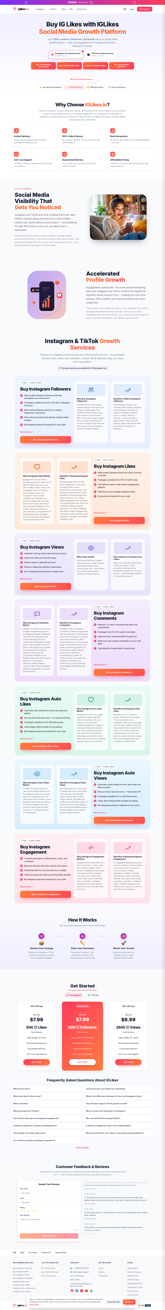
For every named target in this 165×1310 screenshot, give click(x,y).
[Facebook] (77, 1291)
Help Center (75, 1280)
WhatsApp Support (81, 1272)
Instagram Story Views (22, 1291)
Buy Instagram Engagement (46, 894)
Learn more (34, 1304)
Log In (101, 1268)
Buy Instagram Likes (119, 520)
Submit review (49, 1236)
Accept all (129, 1302)
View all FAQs (82, 1148)
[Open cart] (124, 9)
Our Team (33, 1252)
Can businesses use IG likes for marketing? (105, 1089)
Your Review (24, 1215)
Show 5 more (25, 432)
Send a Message (77, 1276)
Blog (64, 9)
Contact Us (81, 9)
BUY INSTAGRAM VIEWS (95, 66)
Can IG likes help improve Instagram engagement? (36, 1118)
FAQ (71, 9)
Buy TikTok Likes (48, 1268)
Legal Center (60, 1252)
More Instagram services (81, 79)
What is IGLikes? (20, 1103)
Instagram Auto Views (21, 1285)
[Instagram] (72, 1291)
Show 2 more (25, 579)
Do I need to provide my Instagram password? (34, 1140)
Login (132, 9)
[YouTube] (86, 1291)
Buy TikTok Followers (50, 1272)
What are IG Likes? (21, 1089)
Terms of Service (134, 1272)
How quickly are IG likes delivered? (29, 1133)
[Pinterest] (81, 1291)
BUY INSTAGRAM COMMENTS (121, 66)
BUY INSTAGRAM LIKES (69, 66)
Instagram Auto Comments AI (24, 1288)
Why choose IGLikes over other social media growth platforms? (115, 1133)
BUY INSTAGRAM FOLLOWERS (43, 66)
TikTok (53, 9)
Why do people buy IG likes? (26, 1111)
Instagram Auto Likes (21, 1282)
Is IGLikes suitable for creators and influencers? (35, 1126)
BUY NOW (36, 1062)
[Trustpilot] (91, 1291)
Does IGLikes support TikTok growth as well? (106, 1103)
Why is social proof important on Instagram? (106, 1111)
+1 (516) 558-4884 (79, 1268)
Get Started (145, 9)
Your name (24, 1189)
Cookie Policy (132, 1295)
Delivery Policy (133, 1280)
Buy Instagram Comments (119, 672)
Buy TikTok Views (49, 1276)
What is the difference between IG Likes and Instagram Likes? (114, 1096)
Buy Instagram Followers (45, 439)
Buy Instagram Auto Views (119, 820)
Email (22, 1198)
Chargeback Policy (135, 1283)
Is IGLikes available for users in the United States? (108, 1126)
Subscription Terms (135, 1287)
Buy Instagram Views (45, 586)
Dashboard (103, 1276)
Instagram (40, 9)
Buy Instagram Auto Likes (46, 746)
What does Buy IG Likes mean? (27, 1096)
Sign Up (102, 1272)
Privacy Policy (133, 1291)
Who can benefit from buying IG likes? (103, 1118)
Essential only (113, 1302)
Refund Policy (132, 1276)
